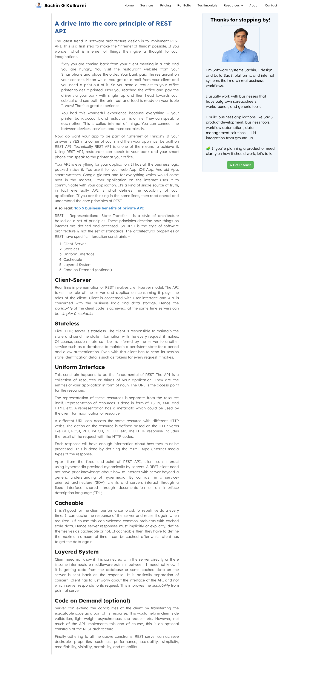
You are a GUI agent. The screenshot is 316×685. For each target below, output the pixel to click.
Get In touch (241, 165)
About (254, 5)
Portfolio (184, 5)
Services (146, 5)
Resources (232, 5)
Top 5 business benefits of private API (109, 208)
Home (129, 5)
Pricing (165, 5)
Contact (271, 5)
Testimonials (207, 5)
